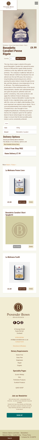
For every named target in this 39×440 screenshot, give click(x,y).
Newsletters (24, 433)
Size (5, 128)
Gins (19, 377)
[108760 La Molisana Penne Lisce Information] (19, 185)
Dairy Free (19, 357)
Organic (19, 365)
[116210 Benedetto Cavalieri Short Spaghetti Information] (19, 230)
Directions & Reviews (19, 346)
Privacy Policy (26, 435)
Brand (6, 132)
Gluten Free (19, 355)
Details (31, 202)
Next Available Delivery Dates (11, 144)
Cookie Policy (17, 435)
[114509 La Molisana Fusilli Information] (19, 272)
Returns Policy (7, 435)
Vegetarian (19, 360)
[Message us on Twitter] (18, 322)
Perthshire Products (19, 380)
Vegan (19, 363)
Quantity (6, 58)
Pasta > (26, 45)
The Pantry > (6, 45)
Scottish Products (19, 382)
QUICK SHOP (19, 388)
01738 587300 (19, 337)
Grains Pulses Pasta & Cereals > (16, 45)
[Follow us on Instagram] (22, 322)
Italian (6, 123)
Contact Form (19, 342)
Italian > (8, 164)
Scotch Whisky (19, 374)
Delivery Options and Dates (11, 433)
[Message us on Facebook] (14, 322)
